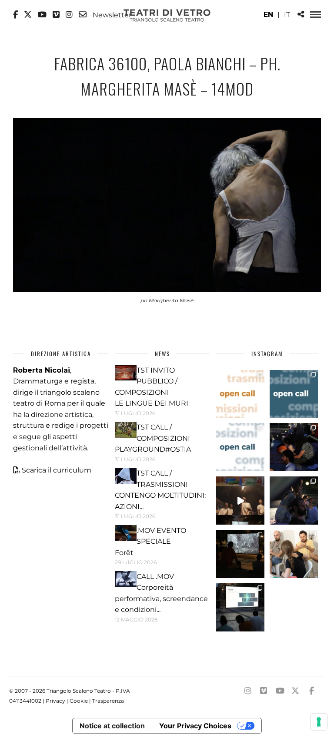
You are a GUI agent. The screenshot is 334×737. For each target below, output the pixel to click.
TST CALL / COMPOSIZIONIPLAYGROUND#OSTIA (153, 438)
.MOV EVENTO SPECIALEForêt (150, 541)
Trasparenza (108, 700)
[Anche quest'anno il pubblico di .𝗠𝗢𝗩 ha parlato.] (294, 447)
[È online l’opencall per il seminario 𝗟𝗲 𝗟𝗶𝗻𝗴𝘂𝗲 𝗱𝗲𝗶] (240, 447)
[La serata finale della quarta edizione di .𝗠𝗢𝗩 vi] (294, 500)
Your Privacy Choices (195, 725)
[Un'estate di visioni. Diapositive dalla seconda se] (240, 554)
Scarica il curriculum (56, 470)
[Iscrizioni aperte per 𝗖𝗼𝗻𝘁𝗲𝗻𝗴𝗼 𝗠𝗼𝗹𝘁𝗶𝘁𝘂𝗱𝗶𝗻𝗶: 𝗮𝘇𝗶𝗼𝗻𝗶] (240, 394)
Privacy (55, 700)
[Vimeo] (56, 15)
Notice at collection (112, 725)
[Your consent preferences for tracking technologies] (319, 722)
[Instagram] (69, 15)
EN (268, 14)
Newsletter (111, 15)
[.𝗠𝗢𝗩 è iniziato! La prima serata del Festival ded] (240, 607)
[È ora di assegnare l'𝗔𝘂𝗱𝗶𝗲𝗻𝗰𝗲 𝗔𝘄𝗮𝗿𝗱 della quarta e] (240, 500)
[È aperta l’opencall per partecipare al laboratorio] (294, 394)
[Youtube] (42, 15)
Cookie (79, 700)
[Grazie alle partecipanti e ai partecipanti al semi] (294, 554)
